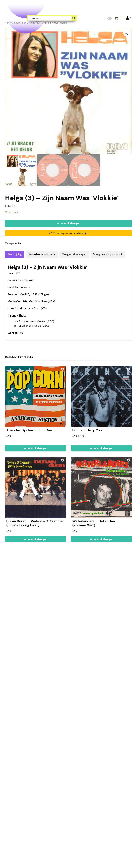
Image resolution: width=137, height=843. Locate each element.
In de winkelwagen (69, 223)
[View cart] (116, 18)
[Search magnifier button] (74, 18)
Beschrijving (15, 254)
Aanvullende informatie (41, 254)
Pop (20, 243)
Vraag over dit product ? (107, 254)
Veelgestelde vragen (74, 254)
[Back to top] (131, 835)
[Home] (125, 835)
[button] (128, 18)
